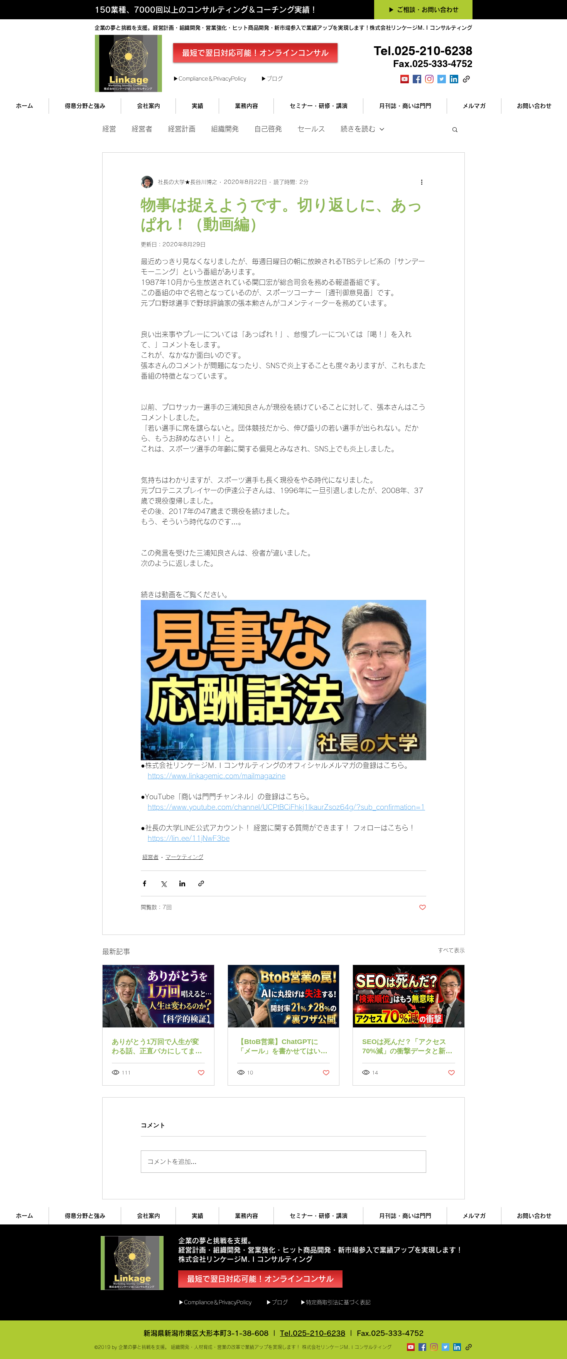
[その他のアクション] (421, 182)
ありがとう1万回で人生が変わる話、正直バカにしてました (157, 1047)
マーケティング (184, 857)
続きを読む (358, 128)
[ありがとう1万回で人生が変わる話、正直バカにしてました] (158, 996)
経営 (109, 128)
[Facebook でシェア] (144, 883)
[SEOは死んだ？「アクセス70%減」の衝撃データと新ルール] (408, 996)
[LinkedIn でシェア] (182, 883)
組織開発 (225, 128)
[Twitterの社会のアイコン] (441, 79)
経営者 (142, 128)
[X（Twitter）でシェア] (163, 883)
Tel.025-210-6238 (312, 1333)
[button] (455, 129)
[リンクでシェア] (201, 883)
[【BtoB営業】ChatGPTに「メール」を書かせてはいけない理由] (283, 996)
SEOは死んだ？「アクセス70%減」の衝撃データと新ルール (407, 1047)
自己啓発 (268, 128)
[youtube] (404, 79)
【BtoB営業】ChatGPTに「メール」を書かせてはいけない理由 (282, 1047)
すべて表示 (451, 950)
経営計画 (182, 128)
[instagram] (429, 79)
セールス (311, 128)
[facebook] (417, 79)
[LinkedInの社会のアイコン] (454, 79)
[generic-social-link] (466, 79)
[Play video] (283, 680)
